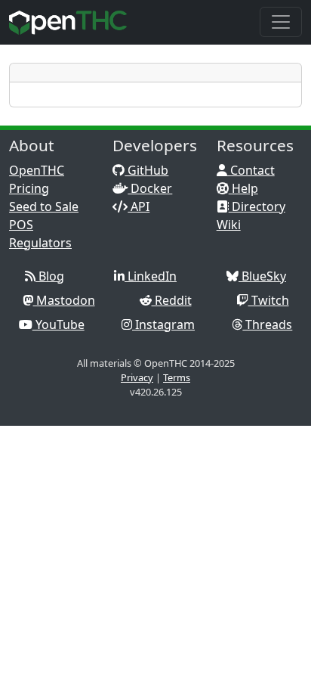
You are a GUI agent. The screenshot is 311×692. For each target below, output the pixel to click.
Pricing (29, 188)
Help (243, 188)
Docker (150, 188)
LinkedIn (151, 276)
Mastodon (64, 300)
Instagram (163, 324)
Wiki (229, 224)
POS (21, 224)
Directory (257, 206)
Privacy (137, 377)
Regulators (40, 242)
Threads (267, 324)
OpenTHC (36, 170)
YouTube (58, 324)
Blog (49, 276)
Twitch (268, 300)
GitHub (146, 170)
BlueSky (262, 276)
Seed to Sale (44, 206)
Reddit (172, 300)
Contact (251, 170)
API (138, 206)
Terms (176, 377)
